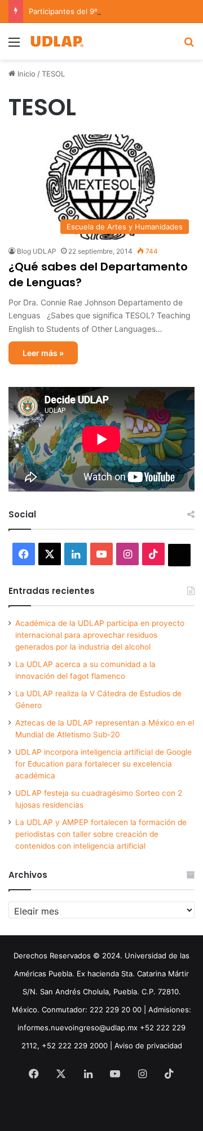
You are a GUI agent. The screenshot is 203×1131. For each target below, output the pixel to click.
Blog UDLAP (36, 251)
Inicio (25, 73)
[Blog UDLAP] (56, 41)
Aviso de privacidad (148, 1045)
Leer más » (43, 353)
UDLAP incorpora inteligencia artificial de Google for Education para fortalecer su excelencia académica (103, 763)
